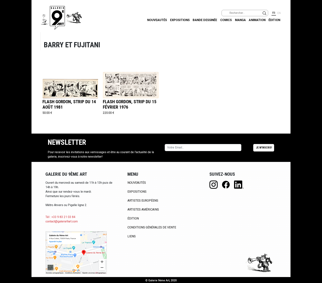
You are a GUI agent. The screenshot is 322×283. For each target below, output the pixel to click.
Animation (257, 20)
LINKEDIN (316, 66)
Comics (226, 20)
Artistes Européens (142, 200)
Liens (131, 236)
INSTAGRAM (316, 48)
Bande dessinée (205, 20)
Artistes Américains (143, 209)
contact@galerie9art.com (61, 221)
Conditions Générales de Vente (151, 227)
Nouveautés (157, 20)
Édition (274, 20)
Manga (240, 20)
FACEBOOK (316, 28)
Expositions (180, 20)
